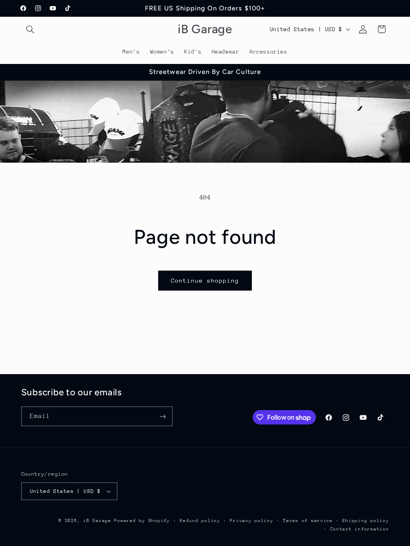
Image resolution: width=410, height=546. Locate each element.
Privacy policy (251, 520)
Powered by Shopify (142, 520)
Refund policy (200, 520)
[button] (30, 29)
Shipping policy (365, 520)
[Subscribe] (162, 416)
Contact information (359, 529)
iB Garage (97, 520)
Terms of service (308, 520)
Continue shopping (205, 280)
